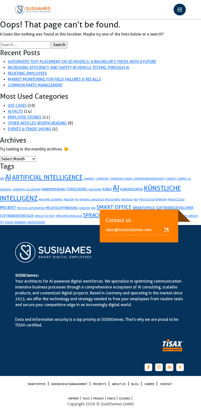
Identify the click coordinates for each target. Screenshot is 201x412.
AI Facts (15, 111)
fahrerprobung (53, 189)
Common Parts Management (35, 85)
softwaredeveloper (174, 208)
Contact (166, 384)
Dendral (6, 189)
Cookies (125, 398)
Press (111, 398)
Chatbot (89, 178)
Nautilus (127, 199)
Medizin (69, 199)
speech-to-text (44, 216)
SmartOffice (36, 384)
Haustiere (94, 189)
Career (149, 384)
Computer (102, 178)
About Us (119, 384)
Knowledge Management (69, 384)
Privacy (99, 398)
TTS (2, 222)
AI (8, 177)
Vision (9, 222)
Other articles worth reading (37, 123)
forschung (77, 189)
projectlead (176, 199)
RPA (93, 208)
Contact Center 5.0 (178, 178)
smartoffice (144, 208)
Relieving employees (27, 73)
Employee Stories (24, 117)
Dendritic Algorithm (26, 189)
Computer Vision (121, 178)
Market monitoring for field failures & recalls (54, 79)
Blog (135, 384)
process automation (153, 199)
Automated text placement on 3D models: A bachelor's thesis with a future (82, 61)
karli (107, 189)
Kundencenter (131, 189)
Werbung (20, 222)
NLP (136, 199)
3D (2, 178)
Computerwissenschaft (148, 178)
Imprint (74, 398)
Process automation (31, 208)
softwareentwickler (17, 216)
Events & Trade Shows (29, 129)
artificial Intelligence (47, 177)
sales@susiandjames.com (128, 229)
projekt (8, 207)
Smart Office (114, 207)
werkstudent (36, 222)
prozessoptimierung (62, 208)
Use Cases (17, 105)
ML (76, 199)
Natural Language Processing (99, 199)
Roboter (84, 208)
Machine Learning (51, 199)
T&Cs (86, 398)
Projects (100, 384)
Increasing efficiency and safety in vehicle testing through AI (68, 67)
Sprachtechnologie (68, 216)
